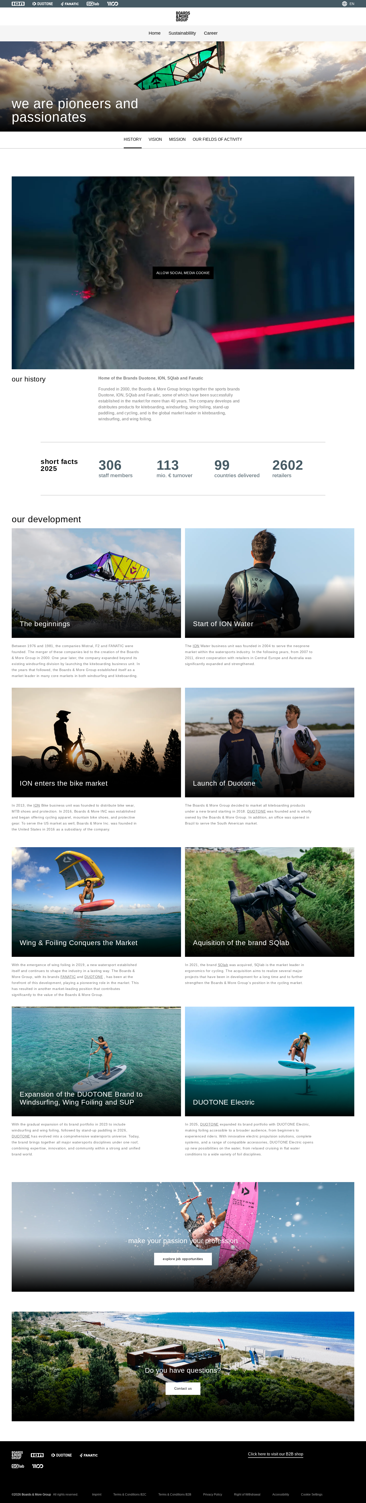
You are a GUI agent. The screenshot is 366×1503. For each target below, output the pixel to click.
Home (155, 33)
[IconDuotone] (43, 3)
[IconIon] (18, 3)
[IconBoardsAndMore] (183, 16)
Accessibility (280, 1494)
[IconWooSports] (112, 3)
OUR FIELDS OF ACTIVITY (217, 139)
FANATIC (68, 977)
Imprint (96, 1494)
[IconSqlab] (93, 3)
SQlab (223, 965)
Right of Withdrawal (247, 1494)
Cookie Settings (311, 1494)
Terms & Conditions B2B (174, 1494)
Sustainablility (182, 33)
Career (211, 33)
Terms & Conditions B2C (129, 1494)
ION (196, 646)
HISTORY (133, 139)
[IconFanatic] (70, 3)
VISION (155, 139)
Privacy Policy (212, 1494)
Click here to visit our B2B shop (275, 1454)
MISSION (177, 139)
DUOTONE (256, 811)
